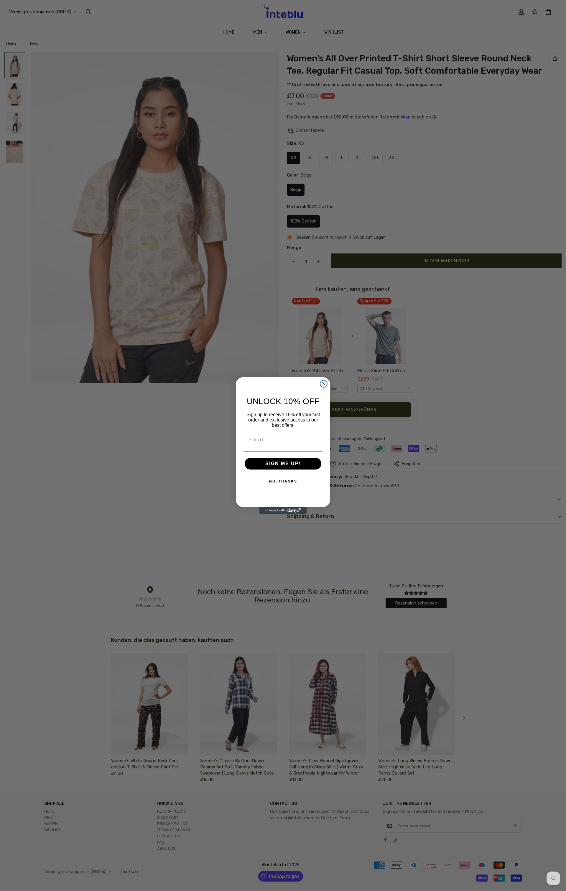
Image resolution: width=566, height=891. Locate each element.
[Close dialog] (323, 383)
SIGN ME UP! (283, 463)
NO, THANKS (283, 481)
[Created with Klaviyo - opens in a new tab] (283, 510)
